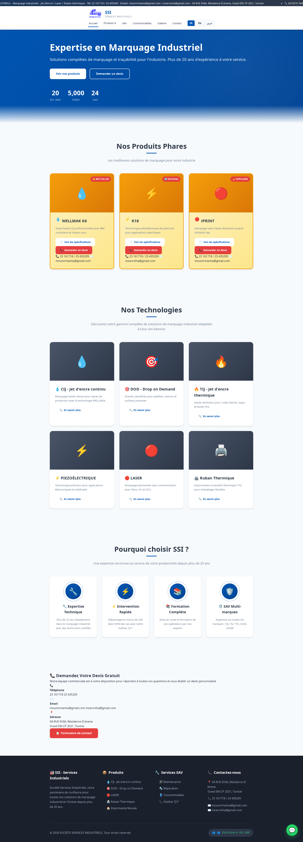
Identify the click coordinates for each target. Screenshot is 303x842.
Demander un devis (109, 74)
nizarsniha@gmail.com (101, 708)
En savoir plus (70, 410)
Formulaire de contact (74, 733)
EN (199, 23)
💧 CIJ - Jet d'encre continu (124, 782)
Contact (176, 23)
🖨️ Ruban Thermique (121, 802)
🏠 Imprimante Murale (122, 808)
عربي (209, 23)
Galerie (162, 23)
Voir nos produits (68, 74)
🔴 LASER (113, 795)
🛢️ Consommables (171, 795)
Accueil (93, 23)
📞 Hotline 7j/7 (169, 802)
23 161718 (56, 694)
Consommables (142, 23)
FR (191, 23)
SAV (124, 23)
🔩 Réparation (168, 788)
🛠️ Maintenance (170, 782)
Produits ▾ (110, 23)
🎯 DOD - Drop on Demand (125, 788)
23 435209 (70, 694)
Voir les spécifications (75, 242)
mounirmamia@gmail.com (67, 708)
